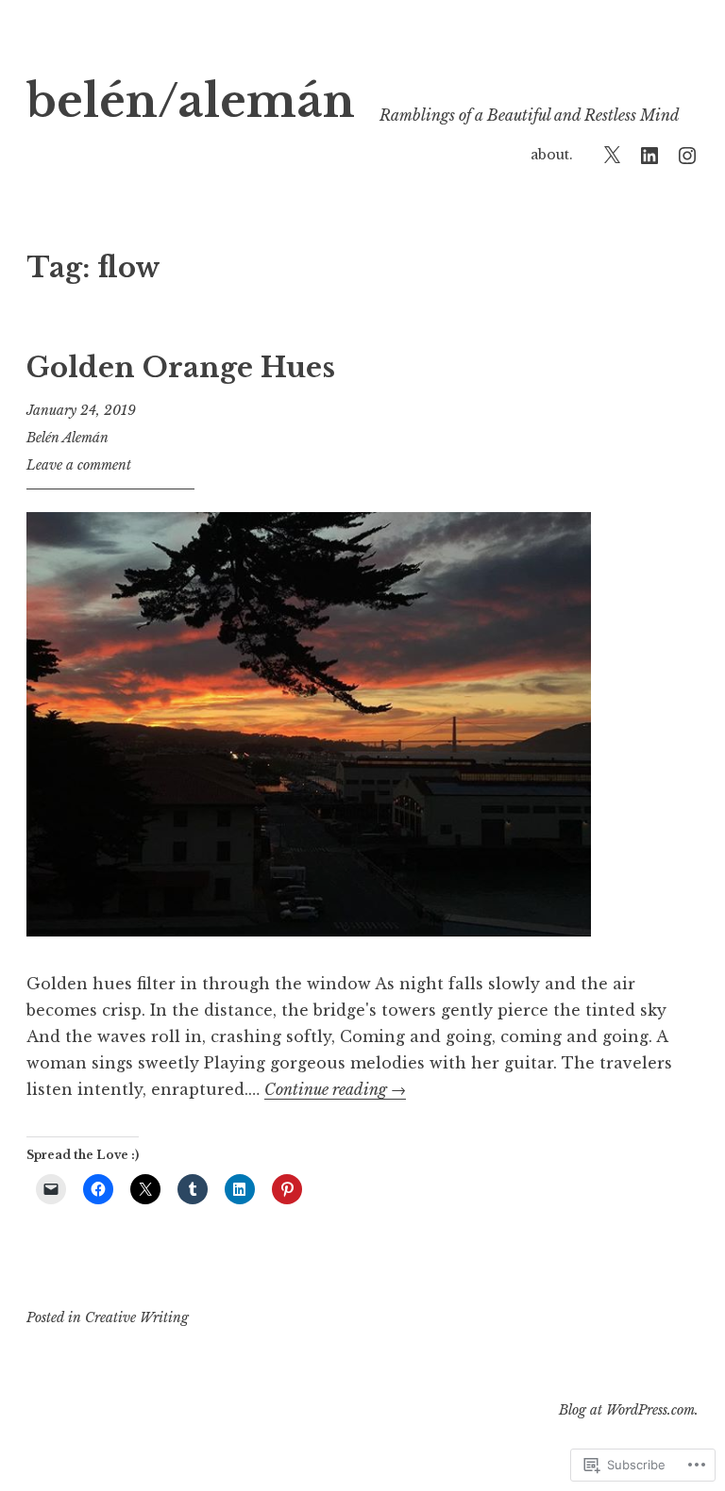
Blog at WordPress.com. (629, 1409)
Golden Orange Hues (180, 368)
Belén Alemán (67, 437)
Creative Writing (137, 1317)
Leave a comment (78, 464)
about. (552, 154)
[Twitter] (611, 154)
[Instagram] (687, 154)
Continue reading (335, 1089)
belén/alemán (190, 101)
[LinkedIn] (649, 154)
